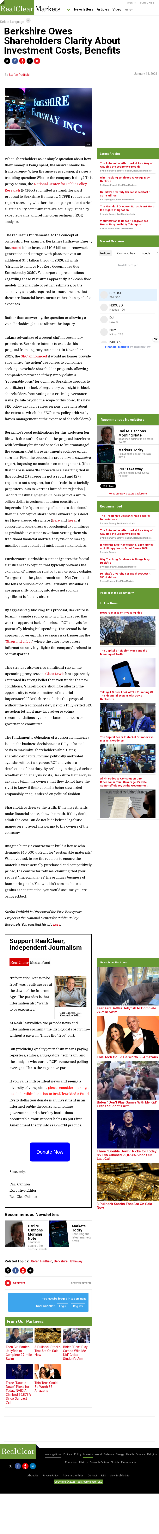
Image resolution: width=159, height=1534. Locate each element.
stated (16, 248)
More (128, 9)
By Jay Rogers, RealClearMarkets (117, 199)
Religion (152, 1454)
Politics (67, 1454)
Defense (109, 1454)
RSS (103, 1475)
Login (62, 1306)
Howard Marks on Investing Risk (121, 612)
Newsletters (83, 9)
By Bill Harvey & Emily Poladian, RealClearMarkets (126, 170)
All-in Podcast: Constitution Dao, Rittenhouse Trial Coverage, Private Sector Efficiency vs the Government (123, 782)
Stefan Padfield (19, 75)
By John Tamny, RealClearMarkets (117, 214)
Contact (92, 1475)
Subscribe (147, 2)
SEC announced (34, 356)
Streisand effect (19, 641)
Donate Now (49, 1152)
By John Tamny (108, 552)
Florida (115, 1462)
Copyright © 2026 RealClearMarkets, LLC (78, 1481)
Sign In (131, 2)
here (56, 520)
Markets (88, 1454)
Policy (77, 1454)
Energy (120, 1454)
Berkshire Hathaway (68, 1261)
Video (116, 9)
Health (130, 1454)
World (98, 1454)
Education (71, 1462)
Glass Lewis (54, 674)
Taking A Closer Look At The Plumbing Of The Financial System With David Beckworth (126, 696)
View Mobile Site (119, 1475)
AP (88, 144)
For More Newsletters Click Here (128, 493)
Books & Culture (99, 1462)
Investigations (53, 1454)
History (83, 1462)
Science (140, 1454)
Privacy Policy (51, 1475)
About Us (32, 1475)
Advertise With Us (73, 1475)
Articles (103, 9)
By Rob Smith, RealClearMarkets (116, 228)
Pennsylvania (128, 1462)
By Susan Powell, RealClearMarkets (118, 185)
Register (78, 1306)
